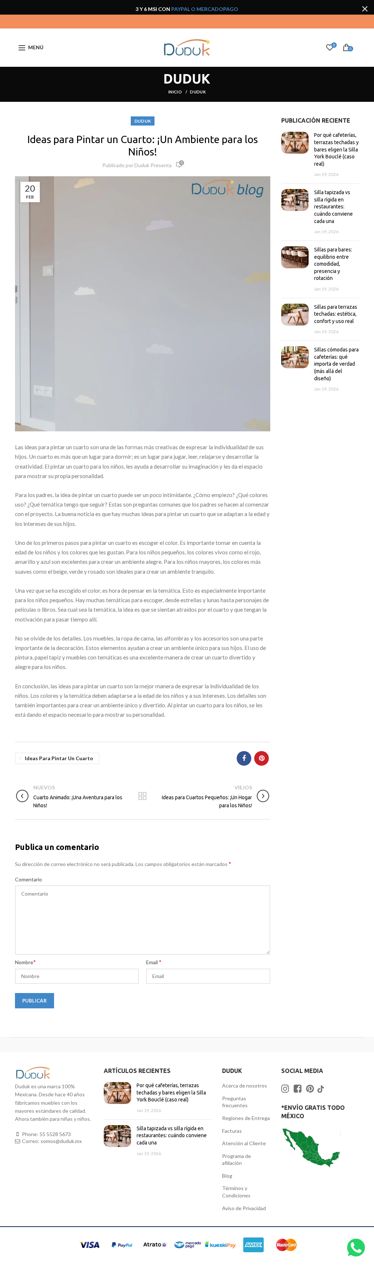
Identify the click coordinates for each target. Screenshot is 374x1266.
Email (153, 961)
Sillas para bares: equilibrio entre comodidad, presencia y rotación (333, 264)
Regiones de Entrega (246, 1118)
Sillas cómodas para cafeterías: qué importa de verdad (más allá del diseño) (336, 364)
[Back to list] (142, 796)
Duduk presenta (153, 165)
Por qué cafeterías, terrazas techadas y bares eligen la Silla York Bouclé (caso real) (336, 149)
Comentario (28, 879)
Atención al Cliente (244, 1143)
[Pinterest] (261, 758)
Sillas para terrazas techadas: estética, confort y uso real (335, 314)
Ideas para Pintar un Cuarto (59, 758)
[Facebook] (244, 758)
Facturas (232, 1131)
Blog (227, 1176)
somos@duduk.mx (61, 1141)
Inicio (175, 91)
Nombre (25, 961)
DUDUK (198, 91)
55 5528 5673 (55, 1134)
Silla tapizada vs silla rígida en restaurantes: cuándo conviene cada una (333, 206)
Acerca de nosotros (244, 1085)
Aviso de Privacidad (244, 1208)
